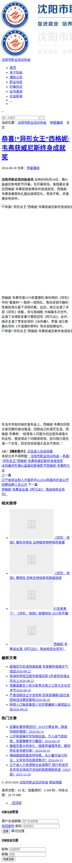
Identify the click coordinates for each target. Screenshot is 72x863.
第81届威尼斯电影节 (32, 465)
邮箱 (5, 854)
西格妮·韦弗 (54, 465)
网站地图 (55, 782)
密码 (18, 826)
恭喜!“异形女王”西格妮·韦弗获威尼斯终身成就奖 (36, 148)
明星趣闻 (56, 122)
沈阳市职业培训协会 (32, 122)
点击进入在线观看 (40, 451)
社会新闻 (16, 96)
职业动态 (16, 82)
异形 (14, 465)
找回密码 (8, 826)
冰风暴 (6, 465)
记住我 (19, 831)
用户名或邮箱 (11, 821)
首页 (13, 67)
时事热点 (16, 86)
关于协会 (16, 72)
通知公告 (16, 77)
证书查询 (16, 91)
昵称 (5, 849)
